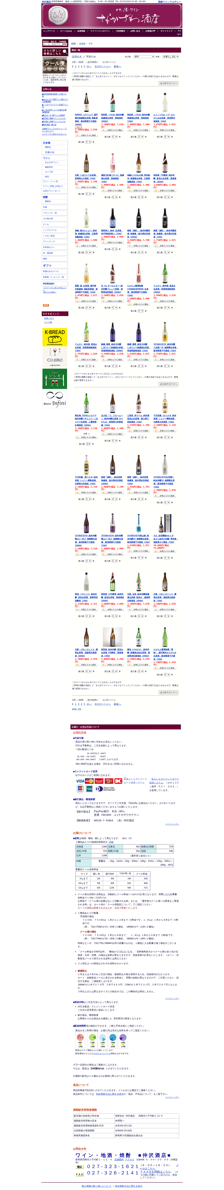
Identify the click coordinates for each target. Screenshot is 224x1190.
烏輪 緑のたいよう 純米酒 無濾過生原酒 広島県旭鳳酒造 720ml (86, 233)
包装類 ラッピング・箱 (53, 277)
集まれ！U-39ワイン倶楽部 (53, 115)
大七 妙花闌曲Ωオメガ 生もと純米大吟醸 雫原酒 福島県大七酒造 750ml (164, 538)
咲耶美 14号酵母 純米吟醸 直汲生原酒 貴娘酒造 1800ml (112, 597)
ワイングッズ (49, 241)
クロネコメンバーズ (102, 1053)
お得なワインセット (52, 191)
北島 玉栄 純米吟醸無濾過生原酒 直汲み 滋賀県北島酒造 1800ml (138, 597)
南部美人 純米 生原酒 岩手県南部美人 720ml (112, 232)
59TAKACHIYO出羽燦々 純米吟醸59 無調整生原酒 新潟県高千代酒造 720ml (164, 482)
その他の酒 (48, 218)
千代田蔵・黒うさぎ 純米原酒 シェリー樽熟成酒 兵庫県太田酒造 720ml (86, 480)
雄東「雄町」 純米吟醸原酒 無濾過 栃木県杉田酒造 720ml (164, 233)
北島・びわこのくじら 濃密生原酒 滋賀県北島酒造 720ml (164, 597)
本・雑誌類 (48, 253)
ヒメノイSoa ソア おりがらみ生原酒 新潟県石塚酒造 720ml (164, 118)
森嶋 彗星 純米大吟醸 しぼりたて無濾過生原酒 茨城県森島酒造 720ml (138, 347)
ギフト (47, 265)
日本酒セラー (49, 247)
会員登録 (81, 31)
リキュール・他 (50, 213)
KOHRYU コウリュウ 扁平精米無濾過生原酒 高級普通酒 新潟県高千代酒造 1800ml (86, 120)
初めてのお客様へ (49, 292)
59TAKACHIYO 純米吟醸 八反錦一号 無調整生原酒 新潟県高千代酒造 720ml (164, 347)
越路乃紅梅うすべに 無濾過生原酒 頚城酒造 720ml (112, 178)
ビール (46, 224)
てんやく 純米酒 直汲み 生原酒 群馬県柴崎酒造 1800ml (164, 289)
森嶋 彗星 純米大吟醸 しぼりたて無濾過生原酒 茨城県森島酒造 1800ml (112, 347)
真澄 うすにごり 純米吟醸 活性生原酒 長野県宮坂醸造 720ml (86, 597)
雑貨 (45, 259)
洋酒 (45, 207)
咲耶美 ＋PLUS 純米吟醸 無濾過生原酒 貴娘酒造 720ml (138, 118)
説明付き (77, 56)
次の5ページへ (103, 66)
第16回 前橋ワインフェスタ (54, 121)
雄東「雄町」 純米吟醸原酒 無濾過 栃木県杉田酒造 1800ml (138, 233)
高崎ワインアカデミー (169, 1)
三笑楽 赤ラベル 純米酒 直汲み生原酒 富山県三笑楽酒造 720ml (138, 418)
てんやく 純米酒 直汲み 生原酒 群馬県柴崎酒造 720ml (86, 347)
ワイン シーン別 (50, 181)
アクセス (179, 32)
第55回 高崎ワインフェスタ (54, 118)
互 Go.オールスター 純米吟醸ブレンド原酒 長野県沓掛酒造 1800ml (112, 289)
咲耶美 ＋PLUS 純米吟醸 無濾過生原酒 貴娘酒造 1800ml (112, 118)
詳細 (111, 842)
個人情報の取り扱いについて (97, 1186)
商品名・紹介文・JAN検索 (54, 41)
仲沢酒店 (46, 1)
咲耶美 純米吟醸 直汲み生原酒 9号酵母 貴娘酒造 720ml (112, 652)
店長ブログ (49, 318)
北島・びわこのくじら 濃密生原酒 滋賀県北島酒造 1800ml (86, 652)
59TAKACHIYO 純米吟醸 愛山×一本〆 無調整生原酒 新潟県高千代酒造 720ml (112, 540)
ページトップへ (172, 824)
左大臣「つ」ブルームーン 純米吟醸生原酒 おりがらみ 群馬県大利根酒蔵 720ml (112, 420)
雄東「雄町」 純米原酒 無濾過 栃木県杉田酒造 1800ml (112, 480)
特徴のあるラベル (51, 271)
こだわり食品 (49, 236)
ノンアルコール (50, 230)
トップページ (49, 31)
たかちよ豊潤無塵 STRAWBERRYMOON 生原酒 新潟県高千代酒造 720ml (137, 291)
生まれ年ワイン (51, 162)
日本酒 (46, 142)
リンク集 (48, 322)
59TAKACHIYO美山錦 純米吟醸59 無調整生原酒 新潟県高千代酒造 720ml (138, 538)
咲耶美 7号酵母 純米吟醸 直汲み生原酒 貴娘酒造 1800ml (164, 178)
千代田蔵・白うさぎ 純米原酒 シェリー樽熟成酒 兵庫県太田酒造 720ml (164, 418)
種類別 (47, 147)
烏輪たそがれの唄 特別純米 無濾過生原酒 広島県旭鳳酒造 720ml (138, 178)
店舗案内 (119, 1159)
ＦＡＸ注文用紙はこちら (155, 1171)
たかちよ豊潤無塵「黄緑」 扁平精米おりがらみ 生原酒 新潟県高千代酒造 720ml (164, 654)
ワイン (46, 158)
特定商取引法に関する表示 (110, 1094)
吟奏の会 (48, 152)
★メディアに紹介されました (54, 134)
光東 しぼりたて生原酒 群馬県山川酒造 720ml (86, 177)
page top (76, 709)
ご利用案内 (120, 31)
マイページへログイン (100, 31)
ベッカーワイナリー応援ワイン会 (55, 106)
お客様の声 (150, 31)
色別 (46, 176)
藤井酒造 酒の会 (49, 125)
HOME (73, 43)
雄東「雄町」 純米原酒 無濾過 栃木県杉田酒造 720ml (138, 480)
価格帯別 (48, 167)
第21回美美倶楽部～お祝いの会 (54, 95)
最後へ (117, 66)
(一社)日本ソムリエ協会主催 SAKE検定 (54, 111)
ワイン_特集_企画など (53, 186)
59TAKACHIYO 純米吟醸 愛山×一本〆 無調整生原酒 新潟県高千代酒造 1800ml (86, 540)
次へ (89, 66)
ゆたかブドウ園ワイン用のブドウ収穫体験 (55, 100)
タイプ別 (48, 172)
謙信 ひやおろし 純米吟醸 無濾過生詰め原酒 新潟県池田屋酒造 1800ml (138, 652)
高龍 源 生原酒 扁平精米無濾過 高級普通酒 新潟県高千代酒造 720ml (86, 289)
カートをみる (66, 31)
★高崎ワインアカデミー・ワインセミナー (54, 130)
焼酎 (45, 197)
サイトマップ (166, 31)
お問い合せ (135, 31)
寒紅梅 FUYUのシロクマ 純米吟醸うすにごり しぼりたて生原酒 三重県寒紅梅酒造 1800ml (86, 420)
